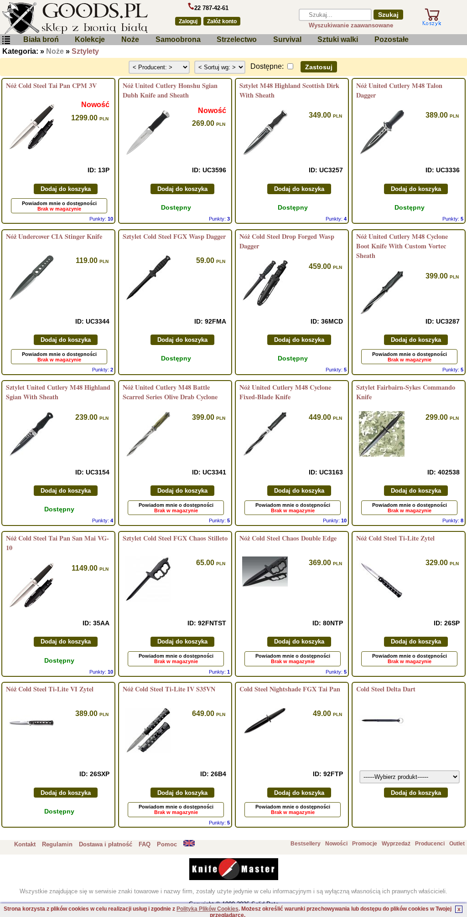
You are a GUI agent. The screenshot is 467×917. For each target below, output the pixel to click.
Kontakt (25, 844)
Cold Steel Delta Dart (385, 689)
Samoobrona (178, 39)
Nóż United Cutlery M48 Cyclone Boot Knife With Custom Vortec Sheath (402, 246)
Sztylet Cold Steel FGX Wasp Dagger (174, 236)
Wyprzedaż (396, 843)
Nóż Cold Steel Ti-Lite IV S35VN (169, 689)
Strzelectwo (237, 39)
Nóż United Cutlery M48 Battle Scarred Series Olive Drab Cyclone (170, 392)
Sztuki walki (337, 39)
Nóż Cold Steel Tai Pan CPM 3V (51, 85)
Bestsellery (306, 843)
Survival (287, 39)
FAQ (144, 844)
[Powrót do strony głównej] (81, 18)
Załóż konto (222, 21)
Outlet (457, 843)
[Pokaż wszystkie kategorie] (5, 42)
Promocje (364, 843)
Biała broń (41, 39)
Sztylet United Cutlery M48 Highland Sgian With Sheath (58, 392)
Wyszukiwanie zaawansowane (351, 25)
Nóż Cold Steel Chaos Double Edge (288, 538)
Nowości (336, 843)
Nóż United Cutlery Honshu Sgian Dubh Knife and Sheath (170, 90)
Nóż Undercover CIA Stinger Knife (54, 236)
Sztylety (85, 51)
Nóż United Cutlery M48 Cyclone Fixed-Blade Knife (285, 392)
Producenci (430, 843)
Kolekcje (90, 39)
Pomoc (167, 844)
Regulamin (57, 844)
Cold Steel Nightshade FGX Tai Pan (289, 689)
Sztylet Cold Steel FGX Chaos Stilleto (175, 538)
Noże (130, 39)
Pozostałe (391, 39)
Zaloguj (188, 21)
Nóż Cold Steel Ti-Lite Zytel (395, 538)
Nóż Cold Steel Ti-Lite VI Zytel (49, 689)
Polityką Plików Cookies (207, 909)
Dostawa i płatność (105, 844)
